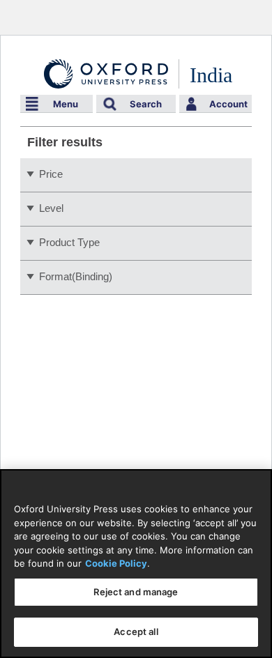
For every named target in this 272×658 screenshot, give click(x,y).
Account (228, 103)
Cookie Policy (116, 563)
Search (146, 103)
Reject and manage (135, 591)
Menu (65, 103)
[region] (136, 563)
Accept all (136, 631)
